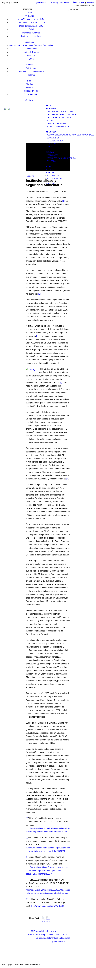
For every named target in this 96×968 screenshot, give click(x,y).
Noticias (29, 87)
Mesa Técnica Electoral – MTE (31, 23)
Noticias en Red (31, 91)
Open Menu (27, 9)
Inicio (29, 12)
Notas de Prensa (31, 52)
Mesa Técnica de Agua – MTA (31, 19)
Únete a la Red (78, 2)
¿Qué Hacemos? (41, 2)
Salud (31, 29)
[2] (39, 294)
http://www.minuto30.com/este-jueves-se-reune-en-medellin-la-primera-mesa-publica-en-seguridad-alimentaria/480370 (47, 870)
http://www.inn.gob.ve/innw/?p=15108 (47, 906)
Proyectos (31, 55)
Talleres (31, 75)
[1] (63, 201)
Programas (29, 16)
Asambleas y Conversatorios (31, 71)
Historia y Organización (60, 2)
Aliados (29, 84)
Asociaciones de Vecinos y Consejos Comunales (31, 45)
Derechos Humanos (31, 33)
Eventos (29, 65)
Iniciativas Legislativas (31, 36)
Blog (29, 81)
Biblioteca (29, 42)
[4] (61, 382)
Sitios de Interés (31, 94)
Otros (31, 59)
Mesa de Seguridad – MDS (31, 26)
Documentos (31, 49)
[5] (67, 479)
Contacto (90, 2)
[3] (37, 336)
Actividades (31, 68)
